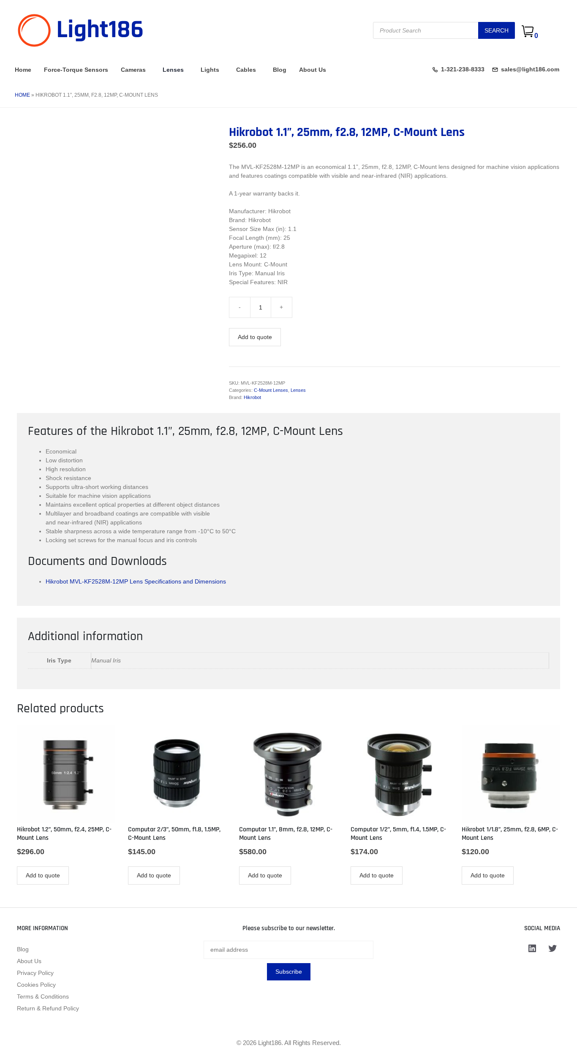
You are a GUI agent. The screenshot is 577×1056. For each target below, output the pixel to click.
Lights (210, 69)
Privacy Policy (35, 972)
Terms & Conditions (43, 996)
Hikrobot (252, 397)
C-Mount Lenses (271, 390)
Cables (246, 69)
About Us (312, 69)
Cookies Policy (36, 984)
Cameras (133, 69)
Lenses (173, 69)
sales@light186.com (530, 69)
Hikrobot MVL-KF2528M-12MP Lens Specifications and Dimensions (136, 581)
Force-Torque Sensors (76, 69)
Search (496, 30)
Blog (279, 69)
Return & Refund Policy (48, 1008)
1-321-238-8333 (462, 69)
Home (23, 69)
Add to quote (255, 337)
